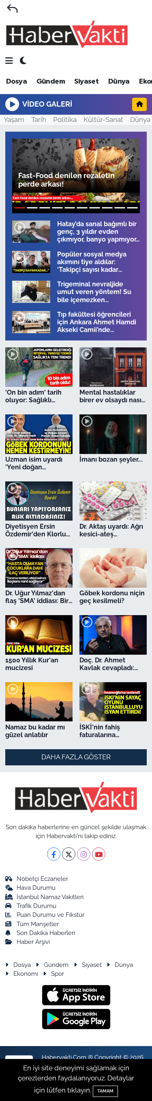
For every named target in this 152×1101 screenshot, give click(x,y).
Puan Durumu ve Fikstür (50, 914)
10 (132, 207)
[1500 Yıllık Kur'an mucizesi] (39, 635)
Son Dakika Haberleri (46, 932)
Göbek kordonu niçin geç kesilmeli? (112, 597)
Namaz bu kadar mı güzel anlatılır (35, 731)
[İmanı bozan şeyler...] (113, 434)
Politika (65, 120)
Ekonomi (25, 973)
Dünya (119, 81)
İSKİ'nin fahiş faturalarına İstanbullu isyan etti (110, 731)
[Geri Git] (12, 9)
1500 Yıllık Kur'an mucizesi (31, 664)
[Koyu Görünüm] (23, 61)
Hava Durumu (36, 887)
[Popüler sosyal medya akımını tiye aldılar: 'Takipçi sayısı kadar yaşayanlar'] (31, 262)
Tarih (38, 120)
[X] (68, 854)
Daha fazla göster (76, 757)
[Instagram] (83, 854)
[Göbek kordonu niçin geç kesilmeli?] (113, 568)
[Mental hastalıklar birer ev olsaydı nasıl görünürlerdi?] (113, 367)
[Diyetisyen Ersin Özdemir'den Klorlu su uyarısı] (39, 501)
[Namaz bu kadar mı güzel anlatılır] (39, 702)
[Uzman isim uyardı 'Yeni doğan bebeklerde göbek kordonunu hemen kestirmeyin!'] (39, 434)
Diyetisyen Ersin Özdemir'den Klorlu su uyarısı (35, 530)
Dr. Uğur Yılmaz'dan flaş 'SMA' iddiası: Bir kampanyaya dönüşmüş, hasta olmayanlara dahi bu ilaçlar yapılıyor (37, 597)
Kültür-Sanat (103, 120)
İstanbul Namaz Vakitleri (50, 896)
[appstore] (76, 996)
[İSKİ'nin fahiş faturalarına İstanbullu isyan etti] (113, 702)
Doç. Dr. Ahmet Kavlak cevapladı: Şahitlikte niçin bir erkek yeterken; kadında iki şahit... (107, 664)
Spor (57, 973)
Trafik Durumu (36, 905)
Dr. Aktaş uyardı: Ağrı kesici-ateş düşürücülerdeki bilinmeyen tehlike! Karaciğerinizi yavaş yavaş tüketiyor (111, 530)
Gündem (50, 81)
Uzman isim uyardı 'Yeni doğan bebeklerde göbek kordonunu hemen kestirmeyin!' (34, 463)
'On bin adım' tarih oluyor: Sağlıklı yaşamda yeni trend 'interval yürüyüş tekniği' (36, 396)
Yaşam (14, 120)
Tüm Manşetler (38, 923)
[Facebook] (53, 854)
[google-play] (76, 1020)
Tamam (105, 1091)
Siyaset (86, 81)
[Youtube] (98, 854)
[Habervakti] (66, 34)
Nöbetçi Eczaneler (42, 878)
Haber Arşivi (33, 941)
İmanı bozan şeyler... (111, 459)
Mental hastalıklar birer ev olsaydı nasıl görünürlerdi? (111, 396)
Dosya (16, 81)
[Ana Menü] (9, 61)
